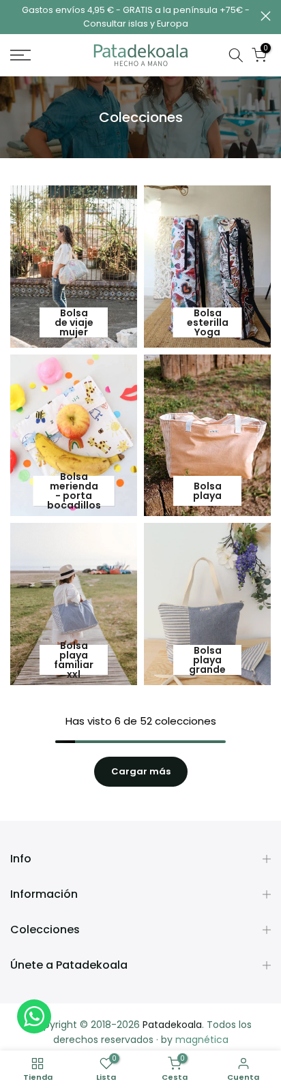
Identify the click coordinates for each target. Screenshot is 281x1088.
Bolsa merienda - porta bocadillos (74, 491)
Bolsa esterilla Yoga (207, 322)
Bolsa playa (207, 490)
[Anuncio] (135, 17)
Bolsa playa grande (207, 660)
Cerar (266, 16)
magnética (201, 1039)
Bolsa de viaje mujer (74, 322)
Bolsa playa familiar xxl (73, 660)
